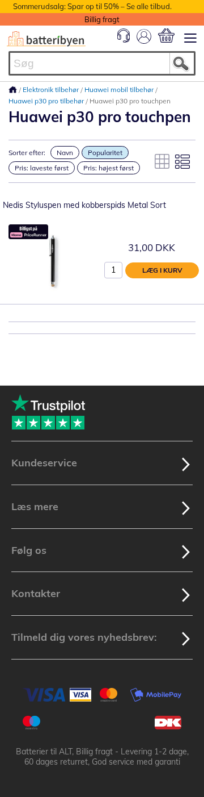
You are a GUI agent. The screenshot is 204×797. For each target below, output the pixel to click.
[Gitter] (162, 161)
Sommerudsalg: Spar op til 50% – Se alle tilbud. (92, 6)
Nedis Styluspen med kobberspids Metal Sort (84, 205)
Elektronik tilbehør (51, 89)
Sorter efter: (26, 152)
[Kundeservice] (123, 40)
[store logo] (46, 39)
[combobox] (102, 63)
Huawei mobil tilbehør (119, 89)
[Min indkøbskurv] (166, 35)
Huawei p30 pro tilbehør (47, 101)
